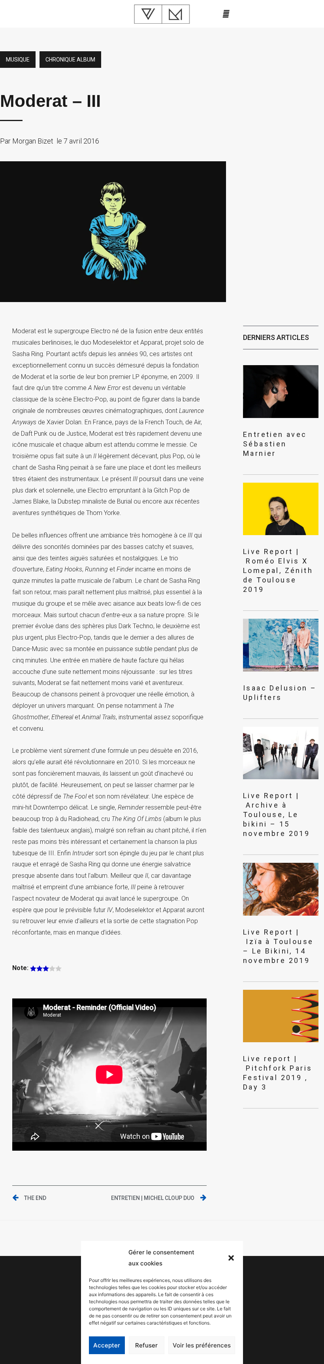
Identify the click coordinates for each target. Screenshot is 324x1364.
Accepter (106, 1345)
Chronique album (70, 59)
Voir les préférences (202, 1345)
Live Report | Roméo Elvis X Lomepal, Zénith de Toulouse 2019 (278, 570)
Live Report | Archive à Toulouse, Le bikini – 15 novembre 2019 (276, 814)
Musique (18, 59)
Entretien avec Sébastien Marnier (275, 443)
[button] (231, 1258)
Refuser (146, 1345)
